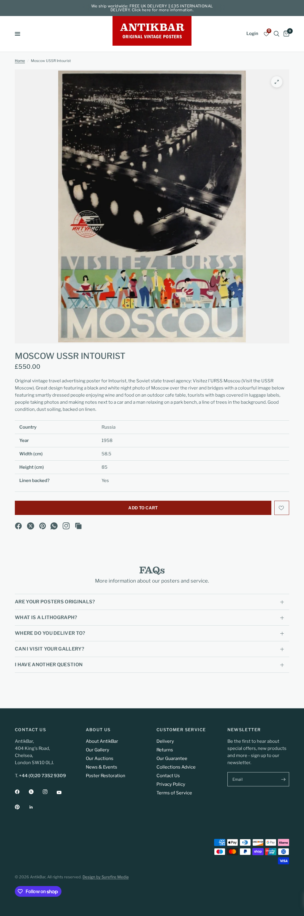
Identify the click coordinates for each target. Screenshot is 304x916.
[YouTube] (63, 792)
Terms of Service (174, 793)
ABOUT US (98, 730)
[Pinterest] (42, 525)
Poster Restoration (105, 775)
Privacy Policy (170, 784)
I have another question (49, 664)
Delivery (165, 741)
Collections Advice (176, 767)
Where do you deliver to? (50, 633)
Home (20, 60)
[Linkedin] (35, 807)
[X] (30, 525)
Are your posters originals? (55, 602)
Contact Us (168, 775)
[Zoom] (276, 82)
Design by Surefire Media (106, 876)
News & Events (101, 767)
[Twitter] (35, 791)
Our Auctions (99, 758)
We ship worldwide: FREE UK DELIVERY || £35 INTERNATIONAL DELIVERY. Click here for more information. (152, 8)
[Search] (276, 34)
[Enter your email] (283, 779)
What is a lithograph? (46, 617)
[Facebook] (18, 525)
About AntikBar (102, 741)
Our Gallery (97, 750)
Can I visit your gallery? (49, 649)
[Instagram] (66, 525)
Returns (164, 750)
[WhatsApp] (54, 525)
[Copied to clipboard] (78, 525)
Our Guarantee (171, 758)
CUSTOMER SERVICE (181, 730)
